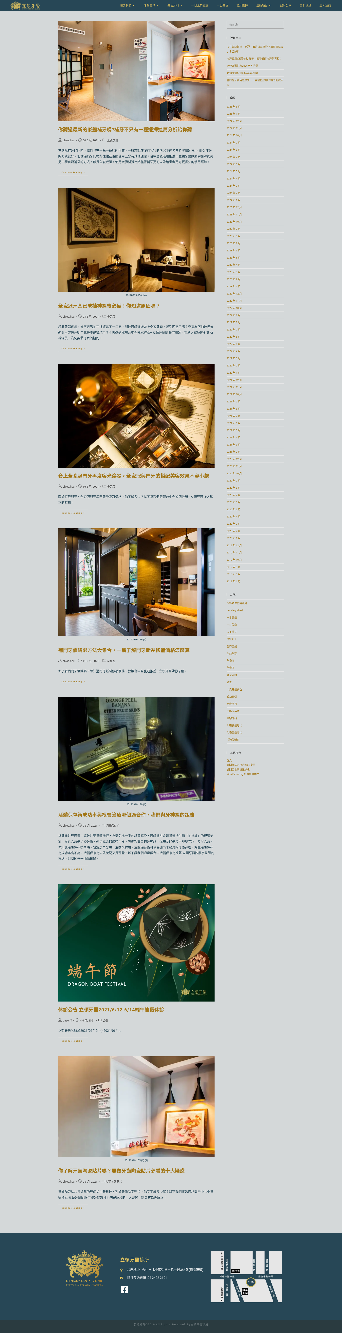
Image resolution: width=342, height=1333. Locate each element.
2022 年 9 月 (233, 315)
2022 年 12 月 (234, 293)
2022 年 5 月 (233, 344)
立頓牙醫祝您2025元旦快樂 (242, 65)
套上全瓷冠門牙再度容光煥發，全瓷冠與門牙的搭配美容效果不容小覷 (133, 476)
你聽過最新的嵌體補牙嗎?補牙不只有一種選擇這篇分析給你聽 (125, 129)
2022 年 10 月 (234, 308)
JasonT (67, 1020)
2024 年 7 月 (233, 156)
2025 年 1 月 (233, 113)
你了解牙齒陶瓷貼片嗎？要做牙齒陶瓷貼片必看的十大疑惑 (121, 1171)
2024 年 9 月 (233, 142)
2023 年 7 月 (233, 243)
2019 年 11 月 (234, 552)
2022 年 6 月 (233, 336)
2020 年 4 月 (233, 516)
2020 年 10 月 (234, 473)
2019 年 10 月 (234, 559)
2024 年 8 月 (233, 149)
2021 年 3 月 (233, 444)
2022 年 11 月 (234, 300)
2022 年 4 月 (233, 351)
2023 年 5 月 (233, 257)
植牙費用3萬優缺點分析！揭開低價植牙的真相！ (254, 58)
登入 (229, 760)
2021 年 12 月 (234, 380)
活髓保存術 (112, 825)
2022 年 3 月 (233, 358)
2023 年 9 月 (233, 228)
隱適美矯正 (233, 739)
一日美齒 (232, 617)
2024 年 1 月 (233, 200)
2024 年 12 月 (234, 121)
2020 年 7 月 (233, 495)
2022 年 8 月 (233, 322)
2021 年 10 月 (234, 394)
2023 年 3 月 (233, 272)
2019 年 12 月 (234, 545)
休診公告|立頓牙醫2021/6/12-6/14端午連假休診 (111, 1010)
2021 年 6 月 (233, 423)
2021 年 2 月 (233, 451)
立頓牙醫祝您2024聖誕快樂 (242, 73)
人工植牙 (232, 631)
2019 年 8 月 (233, 574)
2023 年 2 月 (233, 279)
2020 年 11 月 (234, 466)
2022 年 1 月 (233, 372)
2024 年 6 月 (233, 164)
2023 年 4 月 (233, 264)
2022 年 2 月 (233, 365)
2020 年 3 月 (233, 523)
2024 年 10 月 (234, 135)
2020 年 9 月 (233, 480)
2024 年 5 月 (233, 171)
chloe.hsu (69, 140)
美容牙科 (232, 718)
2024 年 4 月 (233, 178)
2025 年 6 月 (233, 106)
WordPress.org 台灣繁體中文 (243, 774)
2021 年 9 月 (233, 401)
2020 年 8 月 (233, 487)
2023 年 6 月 (233, 250)
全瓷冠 (111, 316)
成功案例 (232, 696)
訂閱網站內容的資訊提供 (241, 764)
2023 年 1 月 (233, 286)
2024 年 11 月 (234, 128)
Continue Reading (74, 171)
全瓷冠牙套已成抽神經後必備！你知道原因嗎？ (109, 306)
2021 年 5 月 (233, 430)
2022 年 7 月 (233, 329)
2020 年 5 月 (233, 509)
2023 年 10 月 (234, 221)
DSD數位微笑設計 (237, 603)
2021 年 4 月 (233, 437)
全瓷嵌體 (112, 140)
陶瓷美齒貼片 (113, 1181)
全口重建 (232, 646)
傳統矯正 (232, 639)
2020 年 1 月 (233, 538)
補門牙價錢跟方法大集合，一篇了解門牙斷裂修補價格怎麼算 (124, 650)
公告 (105, 1020)
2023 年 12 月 (234, 207)
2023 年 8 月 (233, 236)
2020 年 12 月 (234, 459)
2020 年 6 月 (233, 502)
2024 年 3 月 (233, 185)
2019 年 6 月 (233, 581)
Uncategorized (235, 610)
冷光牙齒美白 (234, 689)
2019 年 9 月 (233, 566)
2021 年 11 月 (234, 387)
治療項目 (232, 703)
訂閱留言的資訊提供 (238, 769)
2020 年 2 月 (233, 531)
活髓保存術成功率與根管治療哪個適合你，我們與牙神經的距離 (126, 815)
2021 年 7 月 (233, 415)
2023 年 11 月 (234, 214)
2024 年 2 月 (233, 192)
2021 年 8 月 (233, 408)
